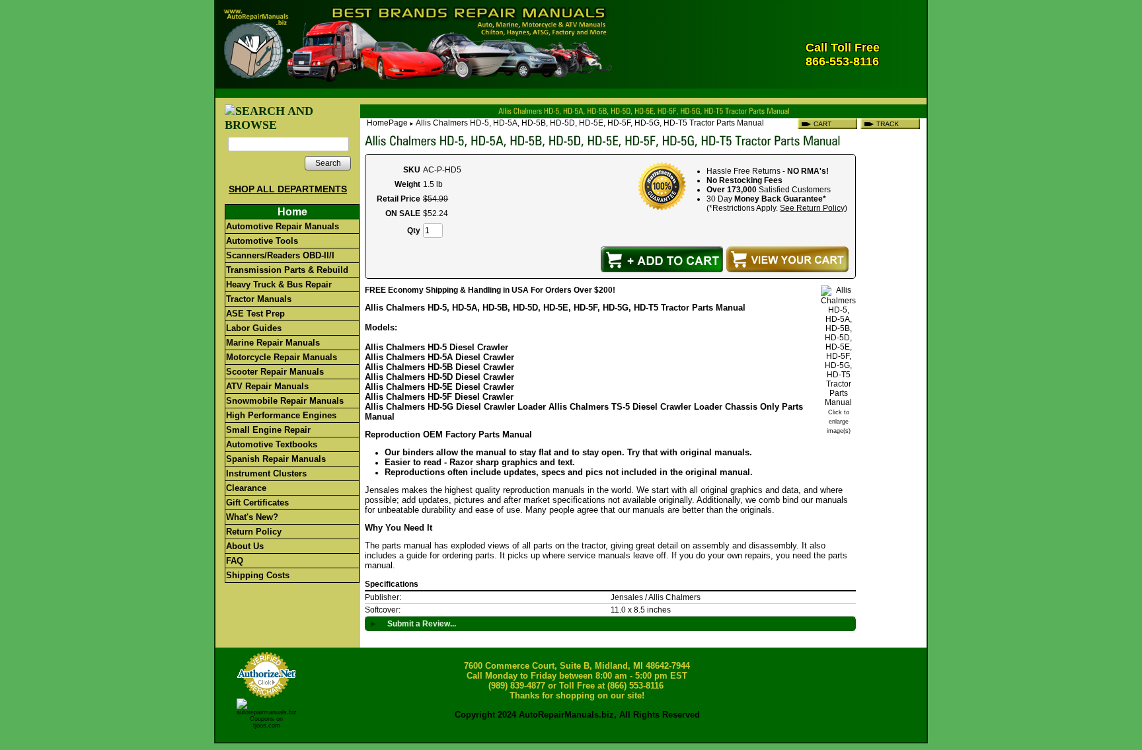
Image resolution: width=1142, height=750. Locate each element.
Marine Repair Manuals (273, 343)
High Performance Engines (281, 415)
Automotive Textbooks (271, 444)
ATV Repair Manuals (267, 386)
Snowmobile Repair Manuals (285, 401)
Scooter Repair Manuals (275, 372)
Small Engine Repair (268, 430)
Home (292, 211)
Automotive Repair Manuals (282, 226)
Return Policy (254, 532)
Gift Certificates (257, 502)
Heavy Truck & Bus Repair (279, 284)
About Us (245, 546)
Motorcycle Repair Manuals (281, 357)
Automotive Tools (262, 241)
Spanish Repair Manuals (276, 459)
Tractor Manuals (258, 299)
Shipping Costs (257, 575)
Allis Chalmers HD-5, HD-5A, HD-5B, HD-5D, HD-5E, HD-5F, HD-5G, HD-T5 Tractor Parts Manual (590, 123)
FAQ (234, 561)
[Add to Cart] (662, 259)
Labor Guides (254, 328)
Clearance (246, 488)
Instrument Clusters (266, 473)
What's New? (252, 517)
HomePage (387, 123)
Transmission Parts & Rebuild (287, 270)
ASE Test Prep (255, 314)
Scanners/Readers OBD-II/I (280, 255)
